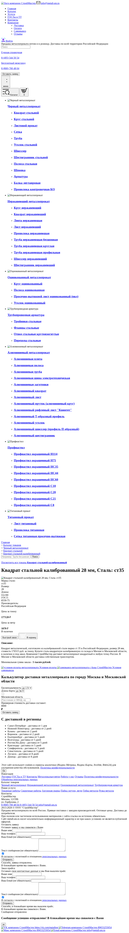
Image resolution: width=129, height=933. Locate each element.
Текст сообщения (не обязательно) (19, 850)
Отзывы (18, 34)
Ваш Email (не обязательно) (16, 837)
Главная (12, 8)
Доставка (19, 25)
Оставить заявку (10, 74)
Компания (13, 22)
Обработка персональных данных (19, 779)
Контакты (13, 19)
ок (4, 924)
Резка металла (106, 790)
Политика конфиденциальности (57, 767)
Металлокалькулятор (49, 776)
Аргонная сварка (51, 790)
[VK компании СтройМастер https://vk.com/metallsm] (30, 927)
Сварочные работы (31, 790)
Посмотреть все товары (34, 562)
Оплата (18, 28)
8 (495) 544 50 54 (29, 804)
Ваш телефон (8, 833)
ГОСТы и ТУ (15, 17)
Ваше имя (6, 830)
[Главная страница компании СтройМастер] (18, 3)
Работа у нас (67, 776)
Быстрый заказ (10, 637)
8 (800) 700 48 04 (10, 804)
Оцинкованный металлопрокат (77, 785)
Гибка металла (90, 790)
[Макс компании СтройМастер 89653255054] (26, 930)
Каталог (12, 11)
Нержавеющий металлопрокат (43, 785)
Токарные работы (10, 790)
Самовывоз (20, 31)
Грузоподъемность (11, 687)
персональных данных (54, 856)
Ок (4, 771)
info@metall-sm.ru (47, 804)
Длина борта (8, 690)
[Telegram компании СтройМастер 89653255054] (85, 927)
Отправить (8, 859)
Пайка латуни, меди (71, 790)
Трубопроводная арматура (109, 785)
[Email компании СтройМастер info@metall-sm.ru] (78, 930)
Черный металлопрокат (13, 785)
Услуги (11, 14)
